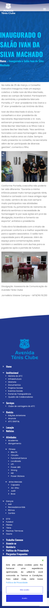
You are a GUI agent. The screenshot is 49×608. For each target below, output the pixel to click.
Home (3, 61)
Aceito (24, 598)
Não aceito (24, 590)
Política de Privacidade (17, 582)
